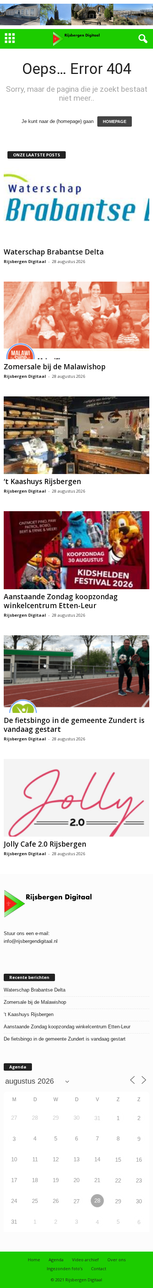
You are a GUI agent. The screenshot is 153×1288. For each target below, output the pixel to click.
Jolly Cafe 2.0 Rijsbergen (45, 844)
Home (34, 1259)
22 (118, 1180)
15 (118, 1159)
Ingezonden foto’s (64, 1268)
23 (139, 1180)
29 (118, 1201)
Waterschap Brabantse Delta (54, 252)
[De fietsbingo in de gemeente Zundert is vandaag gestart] (76, 674)
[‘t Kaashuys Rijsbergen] (76, 435)
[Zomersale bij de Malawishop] (76, 320)
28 (97, 1200)
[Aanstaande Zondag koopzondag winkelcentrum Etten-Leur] (76, 550)
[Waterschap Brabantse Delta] (76, 205)
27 (76, 1201)
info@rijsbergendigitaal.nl (31, 941)
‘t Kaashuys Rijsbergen (42, 481)
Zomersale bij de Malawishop (54, 367)
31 (97, 1118)
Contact (98, 1268)
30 (139, 1201)
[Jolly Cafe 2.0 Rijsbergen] (76, 798)
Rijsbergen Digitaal (25, 261)
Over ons (116, 1259)
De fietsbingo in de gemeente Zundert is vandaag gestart (74, 725)
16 (139, 1159)
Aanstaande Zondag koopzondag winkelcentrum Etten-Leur (61, 601)
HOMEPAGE (114, 121)
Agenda (56, 1259)
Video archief (85, 1259)
